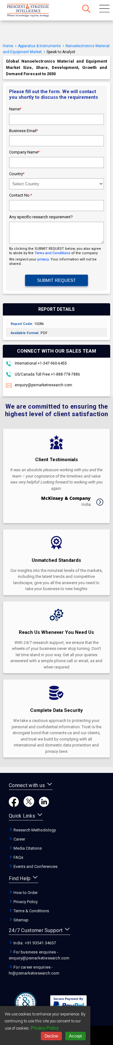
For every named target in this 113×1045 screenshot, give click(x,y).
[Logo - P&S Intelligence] (36, 11)
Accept (75, 1036)
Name (15, 109)
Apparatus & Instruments (39, 46)
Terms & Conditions (31, 910)
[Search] (86, 9)
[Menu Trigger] (104, 9)
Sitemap (21, 920)
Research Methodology (34, 830)
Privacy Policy (25, 901)
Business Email (23, 130)
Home (8, 46)
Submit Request (56, 280)
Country (16, 173)
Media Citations (27, 848)
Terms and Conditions (52, 253)
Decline (51, 1036)
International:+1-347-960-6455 (40, 363)
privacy (43, 259)
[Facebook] (14, 805)
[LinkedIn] (44, 805)
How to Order (25, 892)
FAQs (18, 857)
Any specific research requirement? (41, 217)
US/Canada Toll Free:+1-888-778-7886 (47, 374)
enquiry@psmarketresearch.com (43, 385)
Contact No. (20, 195)
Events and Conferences (35, 866)
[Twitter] (29, 805)
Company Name (24, 152)
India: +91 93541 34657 (34, 943)
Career (19, 839)
